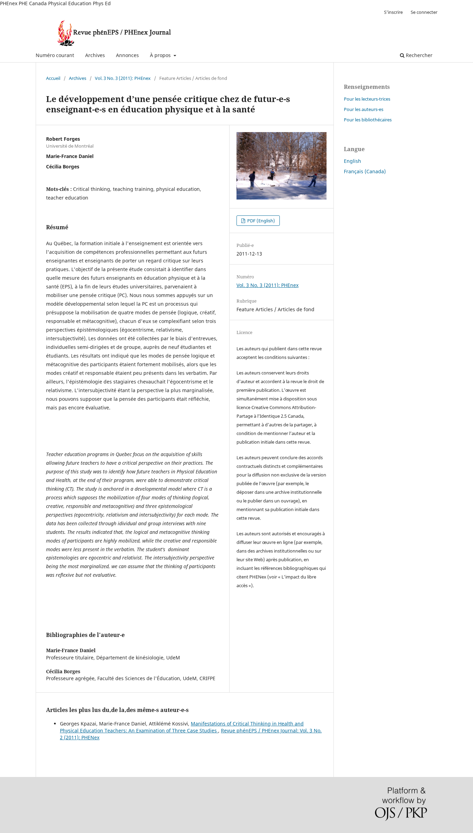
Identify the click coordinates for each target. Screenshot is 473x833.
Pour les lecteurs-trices (367, 99)
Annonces (127, 55)
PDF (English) (260, 220)
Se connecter (424, 12)
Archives (95, 55)
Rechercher (418, 55)
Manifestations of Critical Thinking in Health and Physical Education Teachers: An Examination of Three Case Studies (182, 727)
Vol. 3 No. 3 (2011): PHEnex (123, 78)
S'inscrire (393, 12)
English (352, 161)
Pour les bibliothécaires (368, 120)
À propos (161, 55)
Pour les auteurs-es (363, 109)
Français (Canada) (365, 171)
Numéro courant (55, 55)
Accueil (53, 78)
